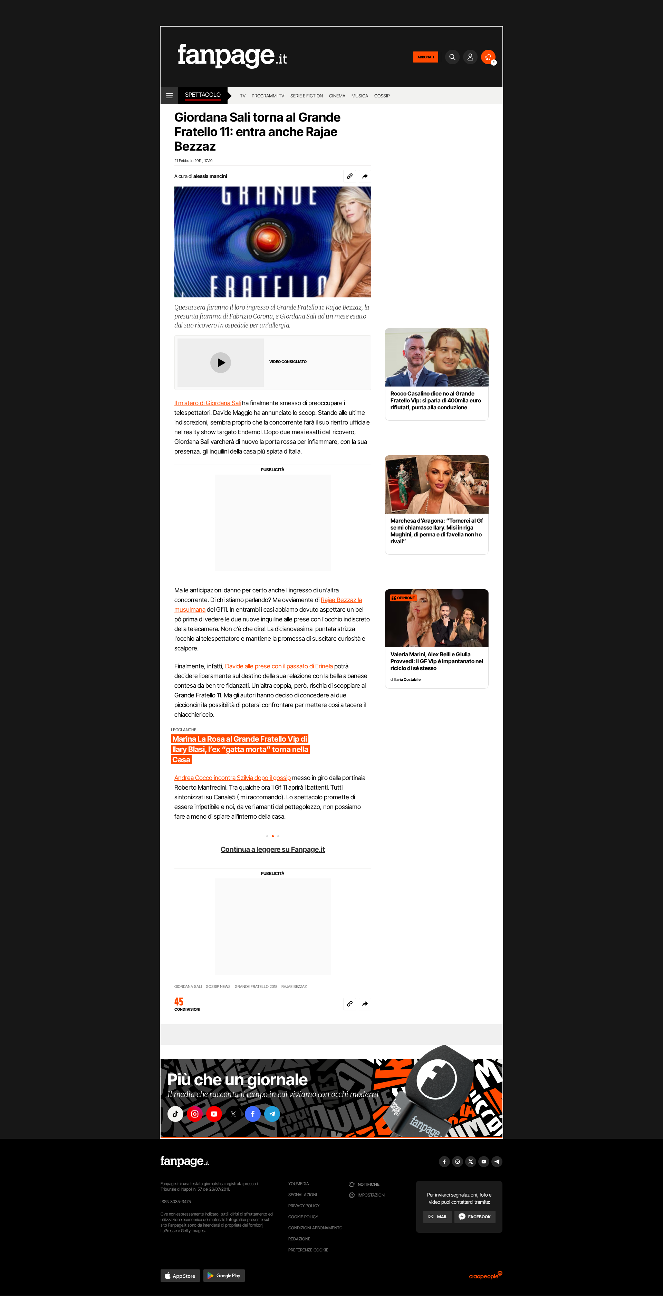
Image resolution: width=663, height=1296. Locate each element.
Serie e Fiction (306, 95)
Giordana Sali (188, 987)
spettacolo (203, 94)
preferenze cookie (308, 1249)
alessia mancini (210, 176)
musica (360, 95)
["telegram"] (272, 1114)
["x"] (233, 1114)
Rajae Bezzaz (294, 987)
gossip (382, 95)
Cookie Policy (303, 1216)
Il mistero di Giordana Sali (207, 403)
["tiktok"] (175, 1114)
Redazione (299, 1238)
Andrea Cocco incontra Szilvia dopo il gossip (232, 777)
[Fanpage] (185, 1161)
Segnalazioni (302, 1194)
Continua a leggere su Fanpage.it (273, 849)
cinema (337, 95)
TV (243, 95)
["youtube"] (214, 1114)
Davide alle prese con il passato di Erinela (279, 666)
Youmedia (298, 1183)
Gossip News (218, 987)
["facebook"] (253, 1114)
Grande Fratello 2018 (256, 987)
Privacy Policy (303, 1205)
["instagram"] (195, 1114)
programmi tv (268, 95)
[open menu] (169, 95)
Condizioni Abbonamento (315, 1227)
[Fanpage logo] (224, 57)
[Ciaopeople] (485, 1277)
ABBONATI (425, 57)
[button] (365, 176)
